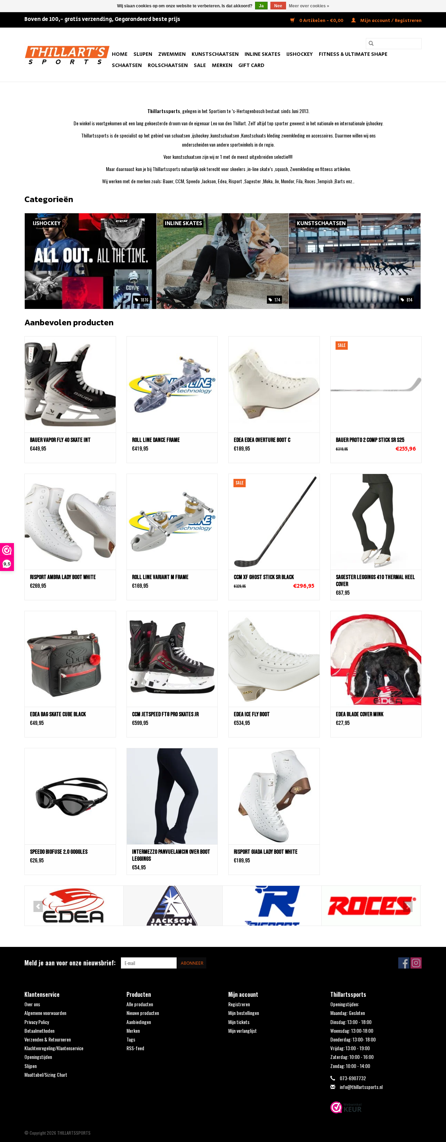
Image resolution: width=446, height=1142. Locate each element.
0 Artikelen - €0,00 (321, 20)
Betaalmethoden (39, 1030)
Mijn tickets (238, 1021)
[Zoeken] (371, 43)
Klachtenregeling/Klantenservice (53, 1048)
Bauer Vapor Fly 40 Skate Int (60, 440)
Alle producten (139, 1004)
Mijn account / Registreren (390, 20)
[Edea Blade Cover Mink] (376, 659)
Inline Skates (262, 54)
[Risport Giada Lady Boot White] (274, 796)
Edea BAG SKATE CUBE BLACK (58, 714)
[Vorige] (38, 906)
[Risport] (272, 906)
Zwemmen (172, 54)
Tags (130, 1039)
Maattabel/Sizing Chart (45, 1074)
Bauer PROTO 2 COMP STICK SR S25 (370, 440)
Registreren (239, 1004)
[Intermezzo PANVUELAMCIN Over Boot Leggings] (172, 796)
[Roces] (371, 906)
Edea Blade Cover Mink (359, 714)
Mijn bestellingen (243, 1012)
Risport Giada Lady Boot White (266, 851)
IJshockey (299, 54)
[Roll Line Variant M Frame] (172, 522)
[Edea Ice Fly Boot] (274, 659)
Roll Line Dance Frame (156, 440)
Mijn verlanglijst (242, 1030)
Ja (261, 5)
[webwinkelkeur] (376, 1107)
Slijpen (142, 54)
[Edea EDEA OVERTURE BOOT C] (274, 384)
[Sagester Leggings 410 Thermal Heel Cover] (376, 522)
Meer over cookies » (309, 5)
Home (120, 54)
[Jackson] (173, 906)
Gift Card (251, 65)
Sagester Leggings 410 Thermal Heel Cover (375, 581)
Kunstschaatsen (215, 54)
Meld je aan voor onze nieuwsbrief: (70, 962)
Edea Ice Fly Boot (252, 714)
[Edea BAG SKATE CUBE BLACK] (70, 659)
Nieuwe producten (142, 1012)
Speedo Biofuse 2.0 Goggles (58, 851)
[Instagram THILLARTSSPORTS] (416, 963)
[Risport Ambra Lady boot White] (70, 522)
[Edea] (74, 906)
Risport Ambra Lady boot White (63, 577)
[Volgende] (408, 906)
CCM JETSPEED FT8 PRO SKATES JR (165, 714)
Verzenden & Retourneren (47, 1039)
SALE (200, 65)
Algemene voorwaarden (45, 1012)
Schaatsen (127, 65)
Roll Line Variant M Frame (160, 577)
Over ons (32, 1004)
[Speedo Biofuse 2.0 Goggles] (70, 796)
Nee (278, 5)
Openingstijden (38, 1056)
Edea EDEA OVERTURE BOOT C (262, 440)
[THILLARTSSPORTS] (67, 54)
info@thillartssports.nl (361, 1086)
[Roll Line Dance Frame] (172, 384)
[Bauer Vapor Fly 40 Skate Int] (70, 384)
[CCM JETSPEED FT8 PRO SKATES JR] (172, 659)
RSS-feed (135, 1048)
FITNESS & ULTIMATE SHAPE (353, 54)
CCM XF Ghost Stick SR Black (264, 577)
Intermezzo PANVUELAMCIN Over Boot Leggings (171, 855)
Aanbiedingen (138, 1021)
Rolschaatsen (168, 65)
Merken (222, 65)
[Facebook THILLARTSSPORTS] (403, 963)
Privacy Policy (36, 1021)
